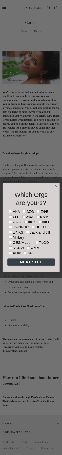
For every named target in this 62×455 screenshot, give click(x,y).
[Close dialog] (56, 186)
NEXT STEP (31, 262)
